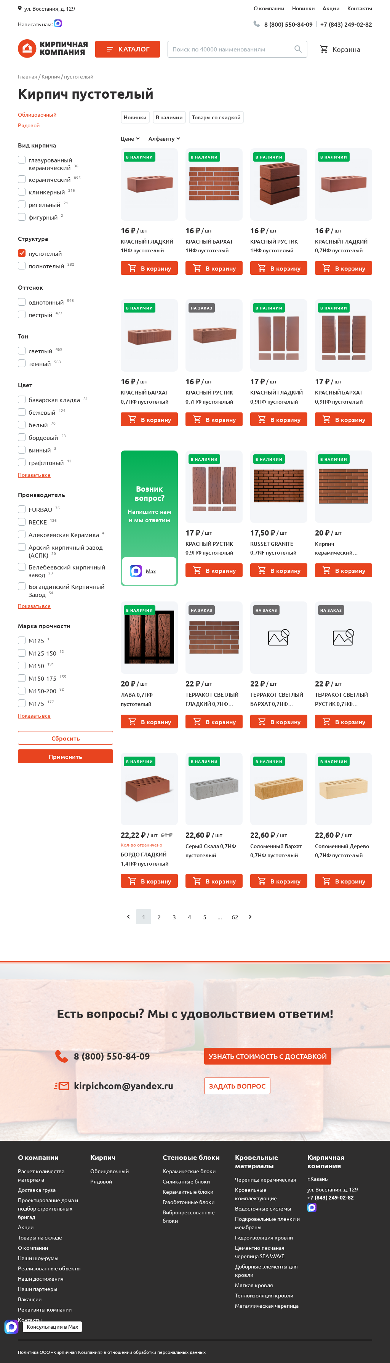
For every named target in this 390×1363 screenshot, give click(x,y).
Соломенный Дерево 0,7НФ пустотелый (342, 850)
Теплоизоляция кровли (264, 1295)
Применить (65, 756)
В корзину (156, 268)
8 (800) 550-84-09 (288, 24)
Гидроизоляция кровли (264, 1237)
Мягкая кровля (254, 1284)
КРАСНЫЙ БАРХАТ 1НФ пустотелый (209, 246)
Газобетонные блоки (188, 1201)
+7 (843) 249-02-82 (346, 24)
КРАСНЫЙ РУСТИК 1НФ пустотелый (274, 246)
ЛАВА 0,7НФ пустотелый (137, 699)
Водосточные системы (263, 1208)
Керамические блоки (189, 1170)
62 (235, 916)
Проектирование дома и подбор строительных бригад (48, 1208)
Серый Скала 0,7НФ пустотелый (210, 850)
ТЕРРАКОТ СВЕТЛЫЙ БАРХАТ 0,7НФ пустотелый (276, 700)
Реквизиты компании (45, 1309)
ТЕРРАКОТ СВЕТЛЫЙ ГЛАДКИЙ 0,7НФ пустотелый (211, 700)
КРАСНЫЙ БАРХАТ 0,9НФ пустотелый (339, 397)
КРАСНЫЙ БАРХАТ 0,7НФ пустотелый (145, 397)
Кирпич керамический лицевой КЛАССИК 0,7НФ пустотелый (339, 549)
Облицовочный (37, 114)
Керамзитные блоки (188, 1191)
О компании (269, 8)
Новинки (303, 8)
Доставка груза (37, 1189)
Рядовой (29, 125)
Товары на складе (40, 1237)
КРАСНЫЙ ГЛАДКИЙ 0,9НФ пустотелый (276, 397)
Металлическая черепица (267, 1305)
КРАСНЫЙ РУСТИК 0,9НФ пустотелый (209, 548)
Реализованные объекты (49, 1268)
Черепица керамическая (265, 1179)
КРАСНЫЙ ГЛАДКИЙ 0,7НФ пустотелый (341, 246)
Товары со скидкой (216, 117)
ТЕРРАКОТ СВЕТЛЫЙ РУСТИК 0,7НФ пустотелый (341, 700)
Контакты (359, 8)
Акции (331, 8)
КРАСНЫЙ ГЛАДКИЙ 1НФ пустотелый (147, 246)
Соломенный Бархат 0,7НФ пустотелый (276, 850)
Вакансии (30, 1299)
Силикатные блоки (186, 1181)
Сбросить (65, 738)
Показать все (34, 474)
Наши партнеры (38, 1288)
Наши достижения (41, 1278)
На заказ (202, 308)
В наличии (169, 117)
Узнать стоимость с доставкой (268, 1056)
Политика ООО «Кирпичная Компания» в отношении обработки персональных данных (112, 1352)
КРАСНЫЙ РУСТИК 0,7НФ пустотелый (209, 397)
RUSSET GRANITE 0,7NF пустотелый (273, 548)
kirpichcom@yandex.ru (123, 1086)
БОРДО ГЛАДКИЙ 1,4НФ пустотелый (145, 859)
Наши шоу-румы (38, 1257)
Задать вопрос (237, 1085)
